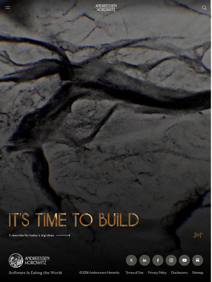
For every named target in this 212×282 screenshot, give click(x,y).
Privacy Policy (157, 273)
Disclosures (179, 273)
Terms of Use (135, 273)
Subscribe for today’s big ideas (31, 235)
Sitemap (197, 273)
